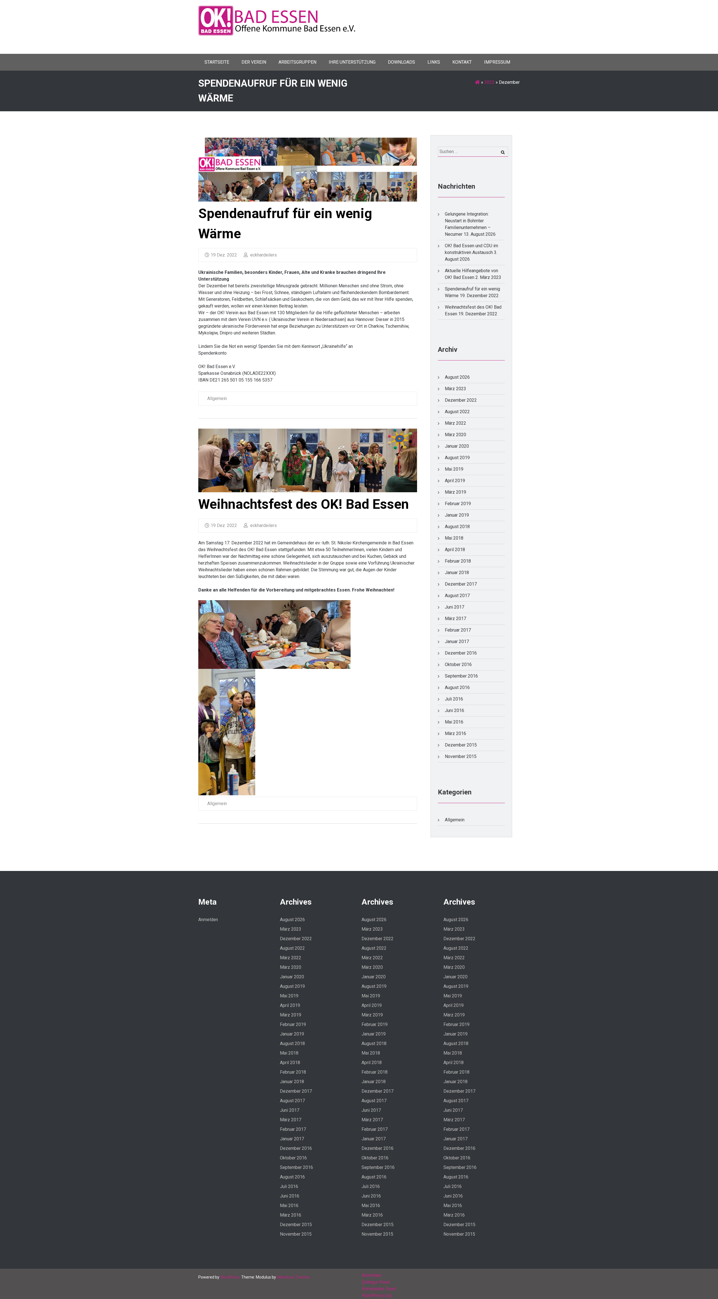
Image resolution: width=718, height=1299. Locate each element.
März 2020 (455, 434)
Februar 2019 (458, 503)
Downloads (401, 62)
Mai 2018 (454, 538)
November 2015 (461, 756)
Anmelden (208, 919)
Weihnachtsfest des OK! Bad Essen (303, 504)
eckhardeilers (263, 255)
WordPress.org (377, 1295)
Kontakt (462, 62)
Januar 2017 (457, 641)
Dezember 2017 (461, 584)
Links (433, 62)
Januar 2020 (457, 446)
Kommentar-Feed (379, 1288)
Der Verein (253, 62)
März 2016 (455, 733)
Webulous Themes (293, 1277)
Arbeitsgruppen (297, 62)
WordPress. (230, 1277)
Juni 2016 (454, 710)
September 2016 (461, 676)
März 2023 (455, 388)
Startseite (216, 62)
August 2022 (457, 411)
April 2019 (455, 480)
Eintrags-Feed (376, 1282)
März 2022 (455, 423)
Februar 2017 (458, 630)
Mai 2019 (454, 469)
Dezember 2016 (461, 653)
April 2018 (455, 549)
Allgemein (217, 398)
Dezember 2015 (461, 745)
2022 (489, 82)
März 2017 (455, 618)
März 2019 (455, 492)
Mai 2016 (454, 722)
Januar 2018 (457, 572)
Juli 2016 (454, 699)
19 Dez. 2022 (224, 255)
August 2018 (457, 526)
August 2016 (457, 687)
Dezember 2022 (461, 400)
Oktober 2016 (458, 664)
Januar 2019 (457, 515)
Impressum (497, 62)
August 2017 (457, 595)
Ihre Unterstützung (352, 62)
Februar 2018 (458, 561)
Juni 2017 (454, 607)
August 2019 (457, 457)
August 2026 (457, 377)
